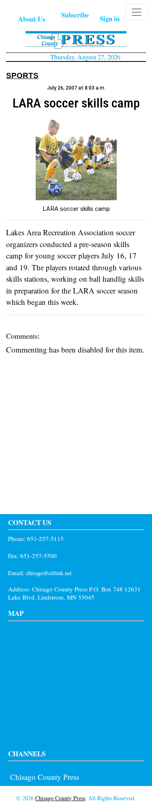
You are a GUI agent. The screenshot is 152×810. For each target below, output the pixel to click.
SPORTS (22, 75)
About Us (31, 19)
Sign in (110, 18)
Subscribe (75, 15)
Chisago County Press (44, 777)
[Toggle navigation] (136, 12)
